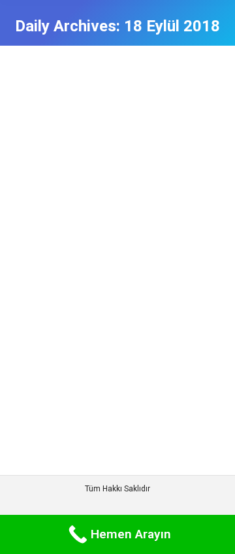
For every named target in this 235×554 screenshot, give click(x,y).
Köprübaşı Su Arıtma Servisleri (82, 163)
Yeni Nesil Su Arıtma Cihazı (78, 189)
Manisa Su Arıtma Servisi (138, 176)
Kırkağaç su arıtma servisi (114, 150)
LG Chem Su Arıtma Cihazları (115, 114)
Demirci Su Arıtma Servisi (75, 137)
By (46, 202)
